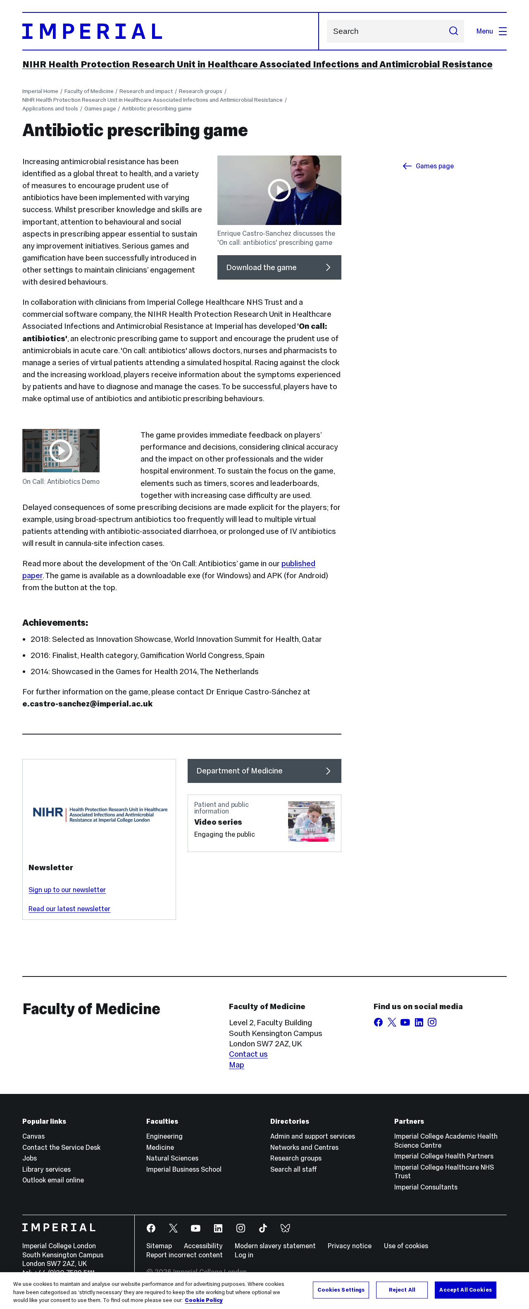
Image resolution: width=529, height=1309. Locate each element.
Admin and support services (312, 1136)
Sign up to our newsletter (67, 889)
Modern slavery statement (275, 1246)
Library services (46, 1169)
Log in (244, 1255)
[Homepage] (170, 31)
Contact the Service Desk (61, 1147)
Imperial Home (40, 91)
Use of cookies (406, 1246)
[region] (264, 1290)
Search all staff (293, 1169)
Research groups (200, 91)
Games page (100, 108)
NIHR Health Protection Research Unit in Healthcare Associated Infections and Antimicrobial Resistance (257, 64)
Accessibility (203, 1246)
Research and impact (146, 91)
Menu (485, 31)
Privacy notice (350, 1246)
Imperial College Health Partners (443, 1156)
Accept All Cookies (465, 1289)
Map (236, 1065)
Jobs (29, 1158)
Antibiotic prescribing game (157, 108)
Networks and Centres (304, 1147)
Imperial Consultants (426, 1187)
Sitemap (159, 1246)
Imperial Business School (184, 1169)
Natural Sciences (172, 1158)
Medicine (160, 1147)
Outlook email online (53, 1180)
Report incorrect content (184, 1255)
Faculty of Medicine (89, 91)
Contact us (248, 1054)
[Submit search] (453, 31)
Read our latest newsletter (69, 909)
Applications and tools (50, 108)
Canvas (33, 1136)
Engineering (164, 1136)
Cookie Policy (204, 1300)
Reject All (402, 1289)
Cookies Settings (341, 1289)
